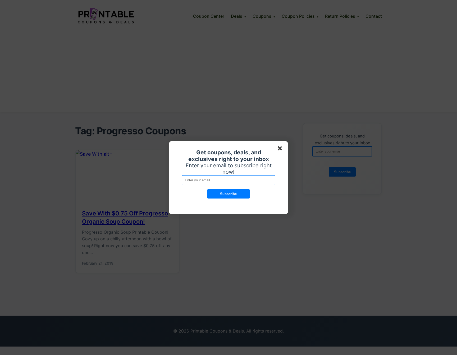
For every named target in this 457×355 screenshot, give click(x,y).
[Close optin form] (281, 149)
